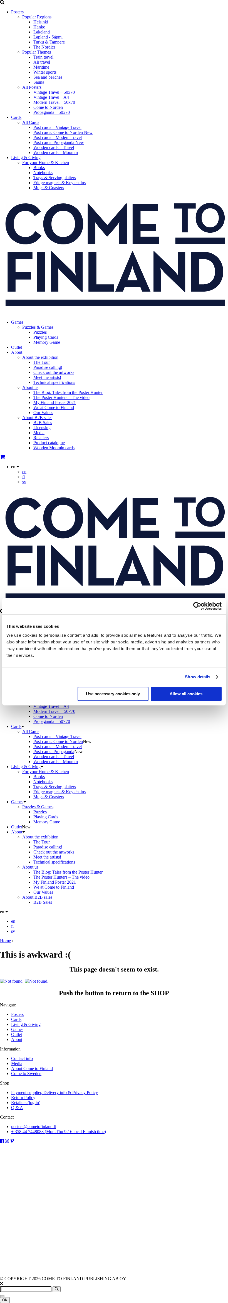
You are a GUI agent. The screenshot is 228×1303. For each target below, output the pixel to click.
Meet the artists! (47, 377)
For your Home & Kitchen (45, 162)
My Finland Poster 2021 (54, 402)
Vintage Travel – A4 (51, 97)
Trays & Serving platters (54, 177)
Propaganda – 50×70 (51, 721)
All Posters (31, 87)
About (16, 352)
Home (5, 940)
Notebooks (43, 172)
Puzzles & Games (37, 327)
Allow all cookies (186, 693)
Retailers (41, 437)
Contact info (22, 1058)
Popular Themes (36, 52)
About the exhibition (40, 357)
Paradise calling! (47, 367)
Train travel (43, 57)
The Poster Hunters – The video (61, 397)
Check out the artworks (53, 372)
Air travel (41, 62)
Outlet (16, 347)
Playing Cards (45, 337)
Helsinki (40, 22)
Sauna (38, 82)
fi (23, 476)
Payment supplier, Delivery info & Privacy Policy (54, 1092)
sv (24, 481)
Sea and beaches (47, 77)
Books (39, 167)
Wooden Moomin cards (54, 447)
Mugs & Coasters (48, 187)
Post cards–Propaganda (58, 142)
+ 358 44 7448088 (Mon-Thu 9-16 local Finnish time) (58, 1131)
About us (30, 387)
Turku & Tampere (49, 42)
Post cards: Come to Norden (63, 132)
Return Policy (23, 1097)
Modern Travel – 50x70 (54, 102)
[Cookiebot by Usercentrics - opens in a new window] (197, 606)
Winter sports (44, 72)
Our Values (43, 412)
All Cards (30, 122)
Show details (197, 676)
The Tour (41, 362)
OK (5, 1300)
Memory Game (46, 342)
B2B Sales (42, 422)
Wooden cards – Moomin (55, 152)
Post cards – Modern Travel (57, 137)
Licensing (42, 427)
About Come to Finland (32, 1068)
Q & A (17, 1107)
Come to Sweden (26, 1073)
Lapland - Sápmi (48, 37)
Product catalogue (49, 442)
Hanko (39, 27)
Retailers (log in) (25, 1102)
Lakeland (41, 32)
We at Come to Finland (53, 407)
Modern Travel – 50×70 (54, 711)
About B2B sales (37, 417)
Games (17, 322)
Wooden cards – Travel (53, 147)
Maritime (41, 67)
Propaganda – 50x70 (51, 112)
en (24, 471)
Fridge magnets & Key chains (59, 182)
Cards (16, 117)
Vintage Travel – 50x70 (54, 92)
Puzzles (40, 332)
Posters (17, 11)
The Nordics (44, 47)
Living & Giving (26, 157)
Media (38, 432)
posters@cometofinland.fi (33, 1126)
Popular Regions (36, 17)
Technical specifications (54, 382)
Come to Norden (48, 107)
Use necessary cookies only (113, 693)
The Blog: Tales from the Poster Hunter (68, 392)
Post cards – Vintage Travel (57, 127)
